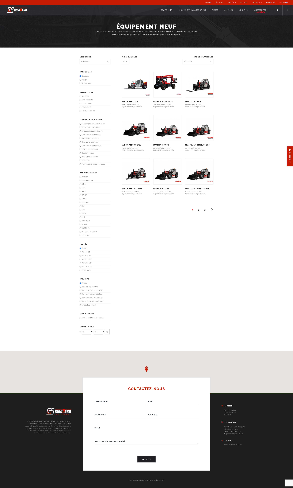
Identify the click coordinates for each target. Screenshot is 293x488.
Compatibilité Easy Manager (93, 318)
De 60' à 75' (86, 266)
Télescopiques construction (93, 124)
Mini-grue (85, 160)
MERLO (84, 224)
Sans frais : (235, 427)
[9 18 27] (126, 61)
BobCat (84, 177)
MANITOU (85, 221)
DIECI (83, 184)
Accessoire (86, 83)
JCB (83, 210)
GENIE (84, 195)
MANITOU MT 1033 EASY (132, 188)
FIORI (83, 188)
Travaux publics (88, 111)
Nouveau (85, 76)
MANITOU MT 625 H (130, 101)
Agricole (85, 96)
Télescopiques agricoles (91, 131)
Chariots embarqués (90, 142)
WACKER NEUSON (89, 232)
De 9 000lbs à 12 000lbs (92, 298)
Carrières (232, 2)
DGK (162, 480)
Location (243, 10)
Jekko (84, 213)
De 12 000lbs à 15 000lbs (92, 301)
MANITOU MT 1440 (161, 145)
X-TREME (85, 235)
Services (228, 10)
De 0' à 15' (85, 252)
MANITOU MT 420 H (193, 101)
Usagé (84, 80)
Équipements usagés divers (192, 10)
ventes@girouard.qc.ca (233, 445)
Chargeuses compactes (91, 146)
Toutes (84, 248)
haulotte (84, 202)
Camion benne (87, 153)
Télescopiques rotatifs (90, 127)
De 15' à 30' (86, 255)
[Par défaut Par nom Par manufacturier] (198, 61)
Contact (243, 2)
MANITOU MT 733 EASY (131, 145)
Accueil (208, 2)
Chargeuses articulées (90, 135)
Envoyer (146, 459)
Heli (83, 206)
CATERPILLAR (87, 180)
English (269, 2)
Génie (84, 199)
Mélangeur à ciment (89, 157)
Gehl (83, 191)
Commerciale (87, 100)
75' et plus (85, 270)
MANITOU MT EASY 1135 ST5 (197, 188)
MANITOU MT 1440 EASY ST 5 (197, 145)
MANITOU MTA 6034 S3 (163, 101)
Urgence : (233, 434)
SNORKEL (85, 228)
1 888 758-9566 (256, 2)
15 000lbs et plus (88, 305)
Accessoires (260, 11)
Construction (86, 103)
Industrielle (86, 107)
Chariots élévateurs (89, 149)
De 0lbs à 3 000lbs (89, 287)
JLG (83, 217)
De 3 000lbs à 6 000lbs (91, 290)
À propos (219, 2)
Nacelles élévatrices (90, 138)
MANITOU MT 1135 (161, 188)
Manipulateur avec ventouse (93, 164)
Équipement (166, 10)
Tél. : (231, 429)
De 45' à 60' (86, 263)
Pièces (215, 10)
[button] (146, 369)
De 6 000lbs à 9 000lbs (91, 294)
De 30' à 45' (86, 259)
